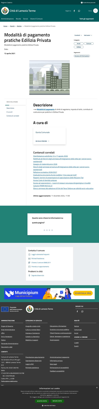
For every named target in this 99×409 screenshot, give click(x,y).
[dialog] (49, 397)
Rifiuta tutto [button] (57, 401)
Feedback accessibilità (57, 371)
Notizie (19, 26)
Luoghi (76, 342)
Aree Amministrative (8, 329)
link (68, 397)
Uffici (3, 333)
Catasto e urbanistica (32, 336)
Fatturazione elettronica (9, 381)
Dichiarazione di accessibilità (59, 367)
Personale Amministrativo (9, 343)
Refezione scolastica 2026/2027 (45, 172)
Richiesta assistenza (32, 367)
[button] (49, 405)
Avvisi (76, 333)
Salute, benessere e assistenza (60, 336)
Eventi (76, 346)
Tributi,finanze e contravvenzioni (60, 333)
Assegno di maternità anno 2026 (45, 164)
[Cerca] (95, 10)
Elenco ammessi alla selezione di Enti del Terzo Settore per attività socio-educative (63, 188)
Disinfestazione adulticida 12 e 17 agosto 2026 (50, 156)
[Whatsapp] (78, 10)
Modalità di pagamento (46, 109)
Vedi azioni (87, 35)
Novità (12, 26)
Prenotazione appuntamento (35, 357)
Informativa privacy (56, 360)
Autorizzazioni (54, 340)
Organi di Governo (7, 326)
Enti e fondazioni (6, 336)
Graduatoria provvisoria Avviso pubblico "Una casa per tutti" (55, 175)
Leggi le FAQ (30, 364)
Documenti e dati (6, 347)
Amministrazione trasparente (59, 357)
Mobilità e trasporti (32, 340)
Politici (3, 340)
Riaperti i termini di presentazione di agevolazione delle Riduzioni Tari (58, 177)
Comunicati (78, 329)
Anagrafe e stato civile (33, 326)
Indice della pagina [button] (12, 102)
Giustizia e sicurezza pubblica (59, 329)
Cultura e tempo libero (33, 329)
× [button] (97, 387)
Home (5, 26)
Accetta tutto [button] (42, 401)
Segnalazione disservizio (33, 360)
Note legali (53, 364)
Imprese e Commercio (33, 333)
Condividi (77, 35)
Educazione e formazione (58, 326)
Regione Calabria (6, 2)
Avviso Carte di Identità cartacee (45, 180)
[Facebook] (73, 10)
